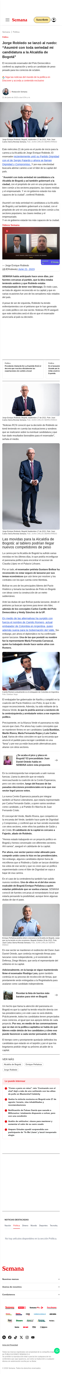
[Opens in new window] (10, 1337)
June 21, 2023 (26, 269)
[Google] (4, 1337)
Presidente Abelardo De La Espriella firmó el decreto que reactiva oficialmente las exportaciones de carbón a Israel (23, 368)
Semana (6, 32)
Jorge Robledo (10, 1070)
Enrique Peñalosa (34, 1064)
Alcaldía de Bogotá (12, 1064)
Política (16, 32)
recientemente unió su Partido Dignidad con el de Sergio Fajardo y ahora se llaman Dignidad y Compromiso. (30, 160)
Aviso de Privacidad (13, 1345)
